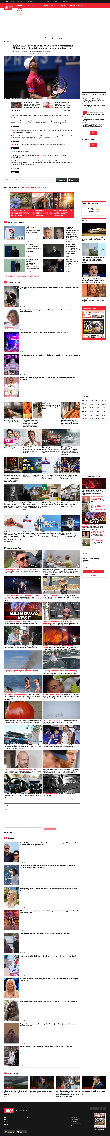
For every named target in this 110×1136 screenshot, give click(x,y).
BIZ (40, 5)
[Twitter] (104, 1108)
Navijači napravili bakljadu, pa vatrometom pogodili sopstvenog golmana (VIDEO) (93, 100)
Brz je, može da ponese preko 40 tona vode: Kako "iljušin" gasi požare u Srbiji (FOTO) (93, 239)
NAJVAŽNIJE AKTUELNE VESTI (36, 188)
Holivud (19, 10)
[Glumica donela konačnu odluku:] (11, 1010)
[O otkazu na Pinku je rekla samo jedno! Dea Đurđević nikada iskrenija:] (11, 988)
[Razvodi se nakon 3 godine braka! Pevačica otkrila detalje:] (11, 1056)
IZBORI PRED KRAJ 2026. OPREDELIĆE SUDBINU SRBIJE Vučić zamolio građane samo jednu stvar (33, 248)
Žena (28, 1122)
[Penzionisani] (66, 1)
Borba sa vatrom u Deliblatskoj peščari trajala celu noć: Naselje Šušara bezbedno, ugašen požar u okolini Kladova (93, 260)
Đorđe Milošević (34, 53)
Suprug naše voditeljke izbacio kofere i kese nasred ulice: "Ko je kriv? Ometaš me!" (48, 956)
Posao (73, 1126)
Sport (52, 5)
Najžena (72, 5)
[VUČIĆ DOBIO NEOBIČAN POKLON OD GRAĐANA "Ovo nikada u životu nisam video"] (53, 265)
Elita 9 (19, 14)
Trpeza (80, 5)
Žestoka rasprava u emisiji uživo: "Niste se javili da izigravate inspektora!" (45, 332)
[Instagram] (94, 1108)
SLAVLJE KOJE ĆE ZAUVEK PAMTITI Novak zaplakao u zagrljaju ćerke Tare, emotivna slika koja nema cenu (32, 105)
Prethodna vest (17, 110)
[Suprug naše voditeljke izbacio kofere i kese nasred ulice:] (11, 965)
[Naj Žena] (39, 1)
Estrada (19, 9)
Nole (12, 130)
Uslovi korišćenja (76, 1124)
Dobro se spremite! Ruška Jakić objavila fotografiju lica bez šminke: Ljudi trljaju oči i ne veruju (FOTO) (93, 280)
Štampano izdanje (89, 308)
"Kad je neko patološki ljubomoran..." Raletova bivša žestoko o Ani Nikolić (45, 933)
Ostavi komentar (49, 829)
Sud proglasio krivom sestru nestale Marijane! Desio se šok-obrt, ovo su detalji (93, 300)
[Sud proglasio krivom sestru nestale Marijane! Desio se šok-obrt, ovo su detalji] (94, 290)
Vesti (34, 5)
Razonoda (64, 5)
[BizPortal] (19, 1)
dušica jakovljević (34, 276)
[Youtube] (101, 1108)
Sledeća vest (68, 110)
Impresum (74, 1121)
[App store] (73, 180)
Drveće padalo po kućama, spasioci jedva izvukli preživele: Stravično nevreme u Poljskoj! (94, 107)
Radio (86, 5)
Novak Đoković (39, 155)
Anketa (84, 554)
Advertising (74, 1119)
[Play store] (61, 180)
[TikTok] (97, 1108)
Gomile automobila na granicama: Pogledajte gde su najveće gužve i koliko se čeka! (93, 119)
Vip (58, 5)
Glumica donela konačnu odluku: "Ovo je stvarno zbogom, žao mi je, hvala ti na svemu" (49, 1001)
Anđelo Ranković (21, 276)
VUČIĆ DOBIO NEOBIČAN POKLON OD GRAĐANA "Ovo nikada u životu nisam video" (72, 263)
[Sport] (56, 1)
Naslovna (27, 5)
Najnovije (19, 5)
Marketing (74, 1117)
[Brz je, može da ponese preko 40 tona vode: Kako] (94, 229)
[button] (52, 53)
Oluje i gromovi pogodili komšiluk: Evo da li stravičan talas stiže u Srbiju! (15, 1092)
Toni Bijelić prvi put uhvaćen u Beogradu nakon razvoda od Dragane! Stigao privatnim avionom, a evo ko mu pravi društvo (93, 125)
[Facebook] (91, 1108)
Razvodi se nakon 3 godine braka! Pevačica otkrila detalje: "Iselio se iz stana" (46, 1046)
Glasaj (93, 571)
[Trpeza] (47, 1)
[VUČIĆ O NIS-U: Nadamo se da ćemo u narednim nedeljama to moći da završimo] (14, 233)
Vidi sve (94, 133)
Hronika (45, 5)
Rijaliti (19, 12)
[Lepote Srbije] (30, 1)
